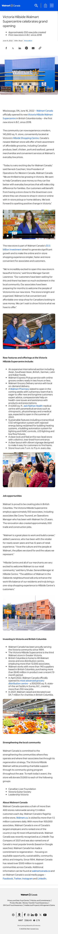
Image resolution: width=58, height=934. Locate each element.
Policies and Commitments (40, 900)
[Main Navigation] (53, 5)
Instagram (27, 878)
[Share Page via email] (33, 48)
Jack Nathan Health (33, 405)
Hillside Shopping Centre (26, 138)
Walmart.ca (22, 817)
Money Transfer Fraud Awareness (35, 903)
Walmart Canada (44, 110)
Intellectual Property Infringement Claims (39, 905)
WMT (20, 920)
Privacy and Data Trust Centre (18, 900)
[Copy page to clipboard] (40, 48)
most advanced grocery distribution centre (26, 682)
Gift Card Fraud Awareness (13, 905)
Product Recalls (15, 903)
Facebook (8, 878)
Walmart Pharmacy (19, 388)
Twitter (17, 878)
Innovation (28, 40)
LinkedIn (41, 878)
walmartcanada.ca (41, 870)
